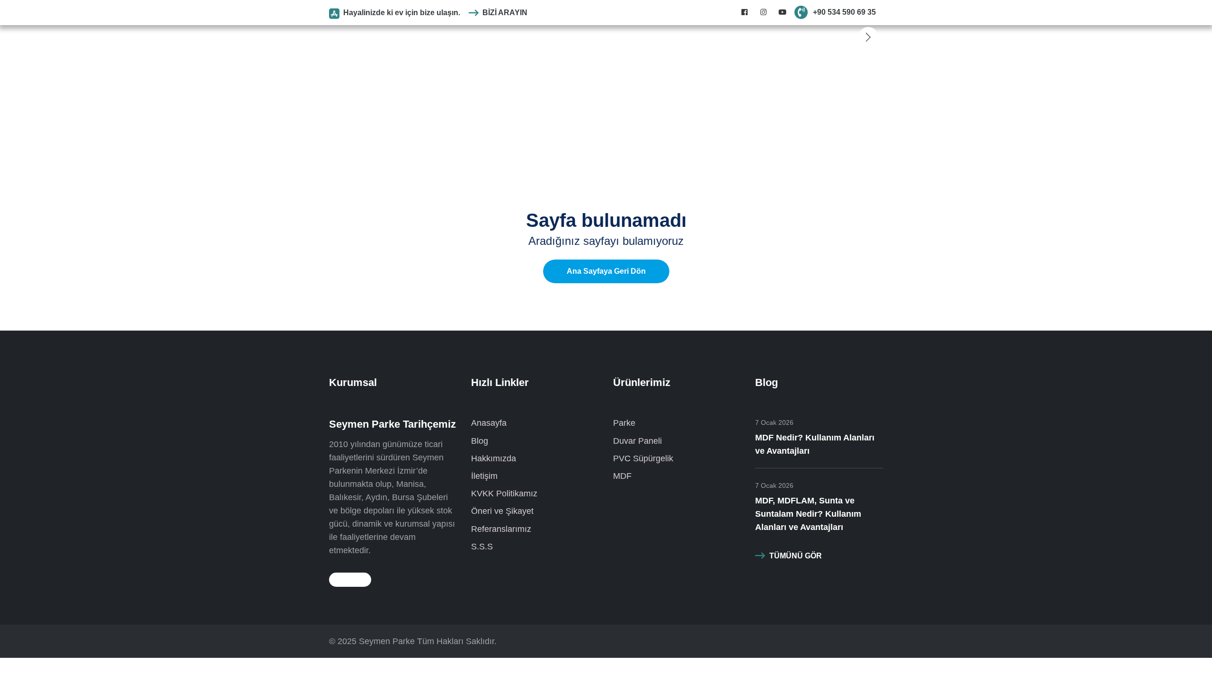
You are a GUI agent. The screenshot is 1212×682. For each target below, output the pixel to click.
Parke (491, 37)
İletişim (765, 37)
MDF (629, 37)
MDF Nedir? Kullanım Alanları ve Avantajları (814, 444)
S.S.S (676, 37)
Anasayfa (419, 37)
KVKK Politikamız (504, 493)
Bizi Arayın (504, 13)
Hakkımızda (493, 458)
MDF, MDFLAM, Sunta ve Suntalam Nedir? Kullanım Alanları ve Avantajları (808, 514)
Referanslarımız (720, 37)
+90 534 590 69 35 (844, 12)
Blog (652, 37)
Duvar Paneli (530, 37)
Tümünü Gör (795, 556)
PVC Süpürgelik (586, 37)
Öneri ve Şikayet (502, 511)
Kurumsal (458, 37)
